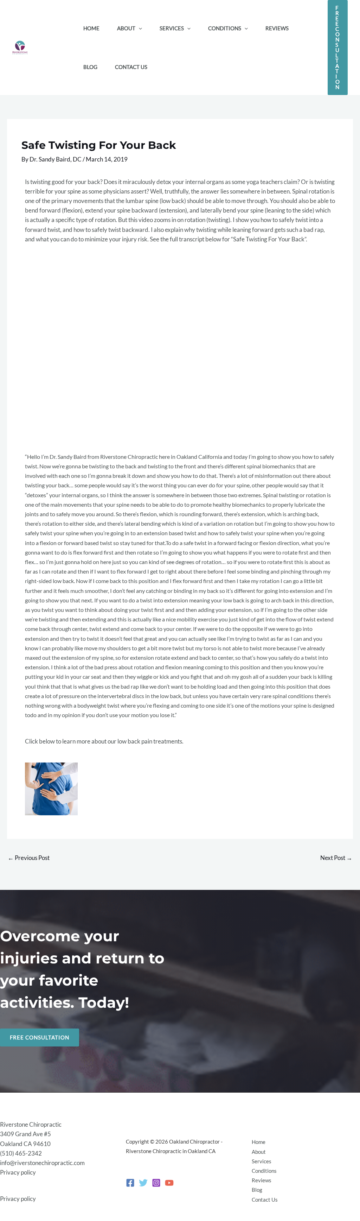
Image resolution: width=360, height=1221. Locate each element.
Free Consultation (39, 1037)
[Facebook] (130, 1182)
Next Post (336, 857)
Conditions (264, 1171)
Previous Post (29, 857)
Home (258, 1142)
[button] (138, 28)
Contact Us (265, 1199)
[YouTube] (169, 1182)
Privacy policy (18, 1172)
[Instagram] (156, 1182)
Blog (257, 1190)
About (259, 1152)
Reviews (261, 1180)
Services (261, 1161)
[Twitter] (143, 1182)
